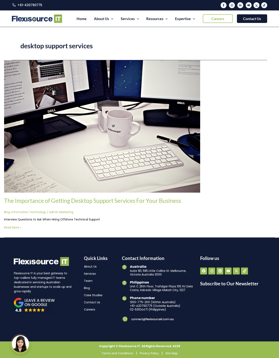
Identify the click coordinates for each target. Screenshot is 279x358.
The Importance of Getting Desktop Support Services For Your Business (92, 200)
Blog (7, 212)
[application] (111, 18)
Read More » (12, 227)
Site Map (171, 353)
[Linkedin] (240, 5)
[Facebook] (224, 5)
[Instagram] (232, 5)
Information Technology (28, 212)
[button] (218, 18)
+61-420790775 (29, 5)
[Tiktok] (264, 5)
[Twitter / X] (256, 5)
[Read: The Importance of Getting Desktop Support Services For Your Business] (102, 126)
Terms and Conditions (117, 353)
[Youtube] (249, 5)
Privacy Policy (149, 353)
